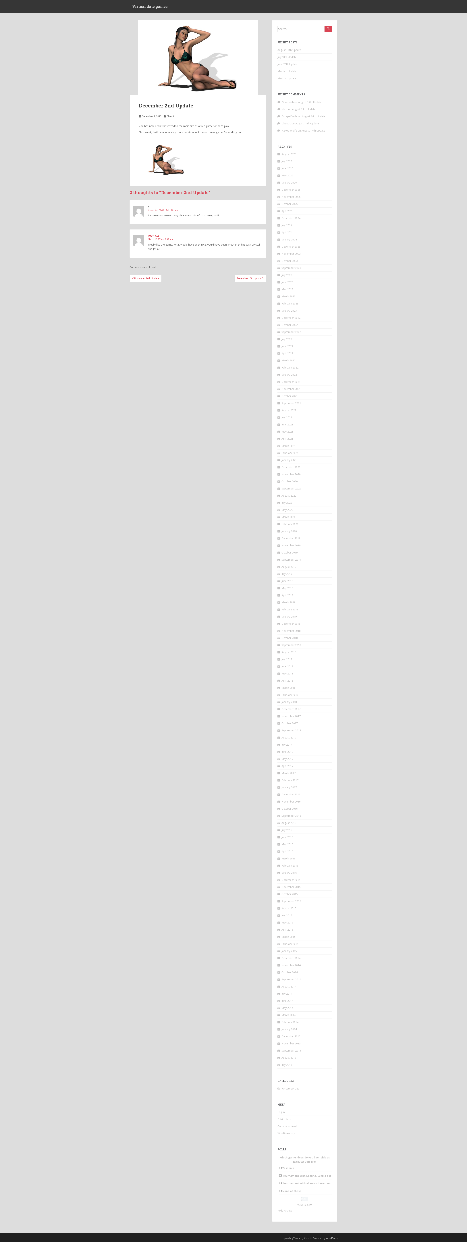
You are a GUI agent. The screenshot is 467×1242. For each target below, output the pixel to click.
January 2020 (289, 531)
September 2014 (291, 979)
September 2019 (291, 559)
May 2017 (287, 759)
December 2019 (290, 538)
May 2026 (287, 175)
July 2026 (286, 161)
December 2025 (290, 189)
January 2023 (289, 310)
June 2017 (287, 751)
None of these (291, 1191)
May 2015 (287, 922)
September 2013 (291, 1050)
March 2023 (288, 296)
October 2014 (289, 972)
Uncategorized (290, 1088)
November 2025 (291, 196)
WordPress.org (286, 1133)
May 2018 (287, 673)
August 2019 (288, 566)
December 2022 (290, 317)
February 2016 (289, 865)
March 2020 (288, 517)
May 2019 (287, 588)
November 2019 (291, 545)
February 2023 (289, 303)
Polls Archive (284, 1210)
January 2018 (289, 702)
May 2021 (287, 431)
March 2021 (288, 446)
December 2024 (290, 218)
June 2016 (287, 837)
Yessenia (288, 1168)
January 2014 (289, 1029)
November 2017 (291, 716)
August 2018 (288, 652)
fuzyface (153, 235)
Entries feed (284, 1119)
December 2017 (290, 709)
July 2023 (286, 275)
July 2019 (286, 574)
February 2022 (289, 367)
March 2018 (288, 687)
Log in (281, 1112)
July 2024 (286, 225)
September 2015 (291, 901)
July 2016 (286, 830)
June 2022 (287, 346)
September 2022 (291, 332)
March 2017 (288, 773)
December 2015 (290, 880)
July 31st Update (287, 57)
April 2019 (287, 595)
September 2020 (291, 488)
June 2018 (287, 666)
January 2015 (289, 951)
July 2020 (286, 502)
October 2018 (289, 638)
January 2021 (289, 460)
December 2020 (290, 467)
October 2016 (289, 808)
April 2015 (287, 929)
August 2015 (288, 908)
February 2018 (289, 695)
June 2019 (287, 581)
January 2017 (289, 787)
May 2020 (287, 510)
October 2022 (289, 325)
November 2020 (291, 474)
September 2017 (291, 730)
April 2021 (287, 438)
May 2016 (287, 844)
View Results (304, 1205)
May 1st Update (286, 78)
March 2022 (288, 360)
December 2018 (290, 623)
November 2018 (291, 630)
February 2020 (289, 524)
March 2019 (288, 602)
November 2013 (291, 1043)
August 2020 (288, 495)
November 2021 (291, 389)
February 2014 (289, 1022)
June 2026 (287, 168)
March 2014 (288, 1015)
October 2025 (289, 204)
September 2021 (291, 403)
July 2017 (286, 744)
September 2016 (291, 815)
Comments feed (287, 1126)
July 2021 (286, 417)
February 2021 (289, 453)
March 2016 (288, 858)
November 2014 (291, 965)
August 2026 (288, 154)
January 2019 (289, 616)
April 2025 (287, 211)
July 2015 (286, 915)
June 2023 (287, 282)
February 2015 (289, 944)
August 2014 (288, 986)
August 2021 (288, 410)
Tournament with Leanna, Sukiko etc (306, 1175)
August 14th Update (289, 50)
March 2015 (288, 936)
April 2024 (287, 232)
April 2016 (287, 851)
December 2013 (290, 1036)
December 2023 (290, 246)
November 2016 (291, 801)
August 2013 (288, 1057)
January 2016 (289, 872)
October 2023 (289, 261)
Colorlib (308, 1238)
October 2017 (289, 723)
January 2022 (289, 374)
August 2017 (288, 737)
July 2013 (286, 1064)
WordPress (331, 1238)
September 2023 (291, 268)
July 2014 (286, 993)
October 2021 (289, 396)
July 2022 (286, 339)
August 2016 (288, 823)
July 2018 (286, 659)
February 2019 (289, 609)
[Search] (328, 29)
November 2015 (291, 887)
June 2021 (287, 424)
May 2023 (287, 289)
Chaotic (171, 116)
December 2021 (290, 381)
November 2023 (291, 253)
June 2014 (287, 1000)
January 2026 (289, 182)
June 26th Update (287, 64)
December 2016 (290, 794)
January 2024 (289, 239)
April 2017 (287, 766)
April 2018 (287, 680)
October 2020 (289, 481)
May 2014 (287, 1008)
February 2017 (289, 780)
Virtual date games (150, 6)
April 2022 (287, 353)
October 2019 (289, 552)
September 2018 (291, 645)
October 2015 (289, 894)
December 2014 (290, 958)
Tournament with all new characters (306, 1183)
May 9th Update (286, 71)
